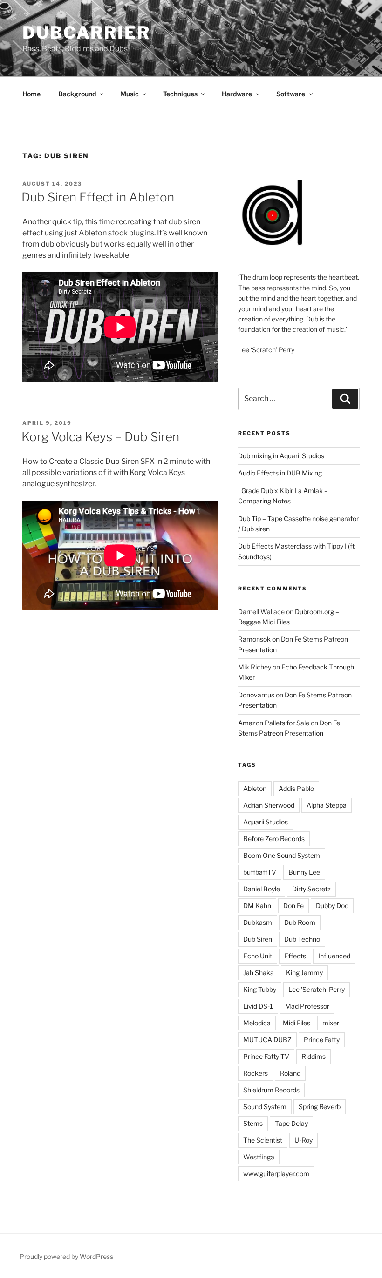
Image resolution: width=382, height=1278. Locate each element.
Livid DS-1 (258, 1006)
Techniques (180, 94)
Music (129, 94)
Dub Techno (302, 939)
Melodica (257, 1023)
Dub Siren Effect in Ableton (97, 197)
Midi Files (296, 1023)
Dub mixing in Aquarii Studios (281, 456)
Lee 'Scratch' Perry (316, 989)
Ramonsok (254, 639)
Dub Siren (257, 939)
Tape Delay (291, 1123)
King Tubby (259, 989)
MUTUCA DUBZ (267, 1040)
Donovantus (256, 695)
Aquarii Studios (265, 822)
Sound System (264, 1107)
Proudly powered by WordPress (66, 1256)
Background (77, 94)
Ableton (254, 788)
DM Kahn (257, 906)
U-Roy (303, 1140)
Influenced (334, 956)
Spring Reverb (320, 1107)
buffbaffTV (259, 872)
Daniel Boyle (261, 889)
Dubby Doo (332, 906)
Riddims (313, 1056)
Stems (253, 1123)
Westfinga (258, 1157)
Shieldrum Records (271, 1090)
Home (31, 94)
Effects (295, 956)
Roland (290, 1073)
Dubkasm (257, 922)
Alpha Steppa (327, 805)
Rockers (255, 1073)
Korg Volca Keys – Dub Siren (100, 436)
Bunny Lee (304, 872)
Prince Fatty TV (266, 1056)
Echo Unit (257, 956)
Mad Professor (307, 1006)
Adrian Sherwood (268, 805)
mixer (330, 1023)
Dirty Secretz (311, 889)
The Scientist (262, 1140)
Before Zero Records (274, 839)
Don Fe (293, 906)
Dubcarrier (86, 32)
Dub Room (299, 922)
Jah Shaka (258, 973)
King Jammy (304, 973)
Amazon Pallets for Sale (273, 723)
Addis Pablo (296, 788)
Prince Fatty (322, 1040)
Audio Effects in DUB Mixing (280, 473)
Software (290, 94)
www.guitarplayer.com (276, 1174)
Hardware (237, 94)
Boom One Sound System (281, 855)
